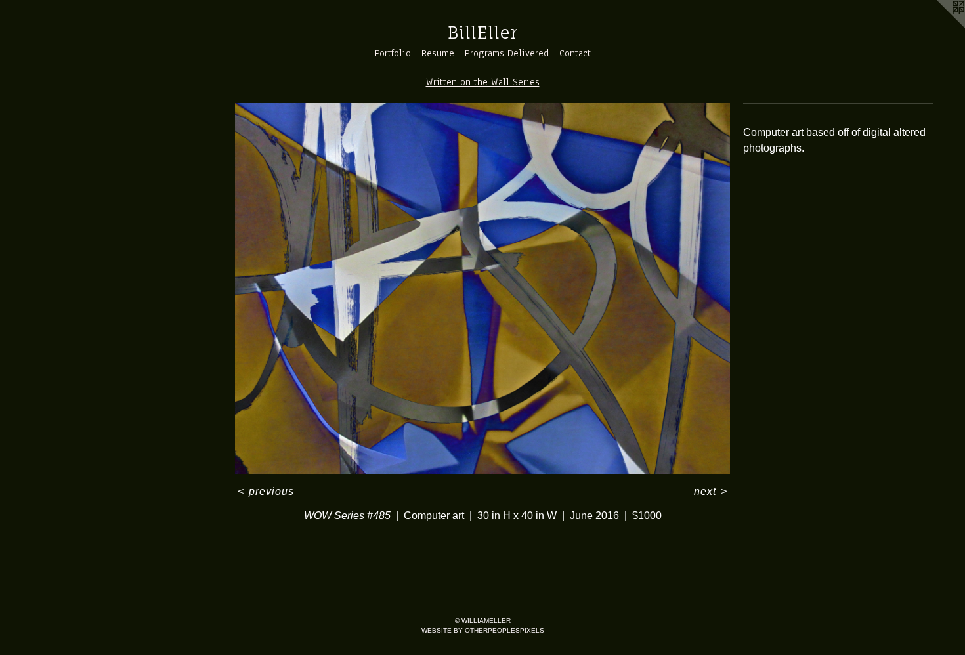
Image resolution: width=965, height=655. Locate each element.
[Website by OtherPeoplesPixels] (938, 26)
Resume (437, 53)
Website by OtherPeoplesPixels (482, 630)
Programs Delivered (507, 53)
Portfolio (393, 53)
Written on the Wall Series (483, 82)
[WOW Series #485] (482, 289)
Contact (575, 53)
